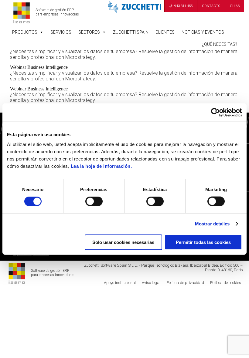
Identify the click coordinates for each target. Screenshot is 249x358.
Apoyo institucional (120, 282)
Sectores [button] (89, 32)
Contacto (211, 6)
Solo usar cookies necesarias (123, 242)
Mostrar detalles (212, 223)
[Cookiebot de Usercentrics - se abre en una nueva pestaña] (215, 112)
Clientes (165, 32)
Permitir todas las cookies (203, 242)
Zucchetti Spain (130, 32)
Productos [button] (24, 32)
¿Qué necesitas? (219, 44)
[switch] (94, 201)
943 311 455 (183, 6)
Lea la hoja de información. (101, 165)
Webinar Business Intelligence (39, 67)
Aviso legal (151, 282)
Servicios (60, 32)
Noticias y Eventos (203, 32)
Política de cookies (225, 282)
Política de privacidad (185, 282)
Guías (235, 6)
